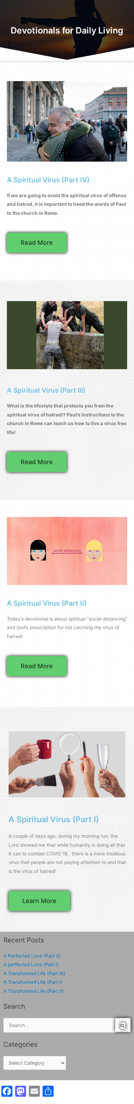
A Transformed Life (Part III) (34, 973)
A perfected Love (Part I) (31, 964)
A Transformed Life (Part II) (33, 991)
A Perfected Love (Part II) (31, 956)
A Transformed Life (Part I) (33, 982)
